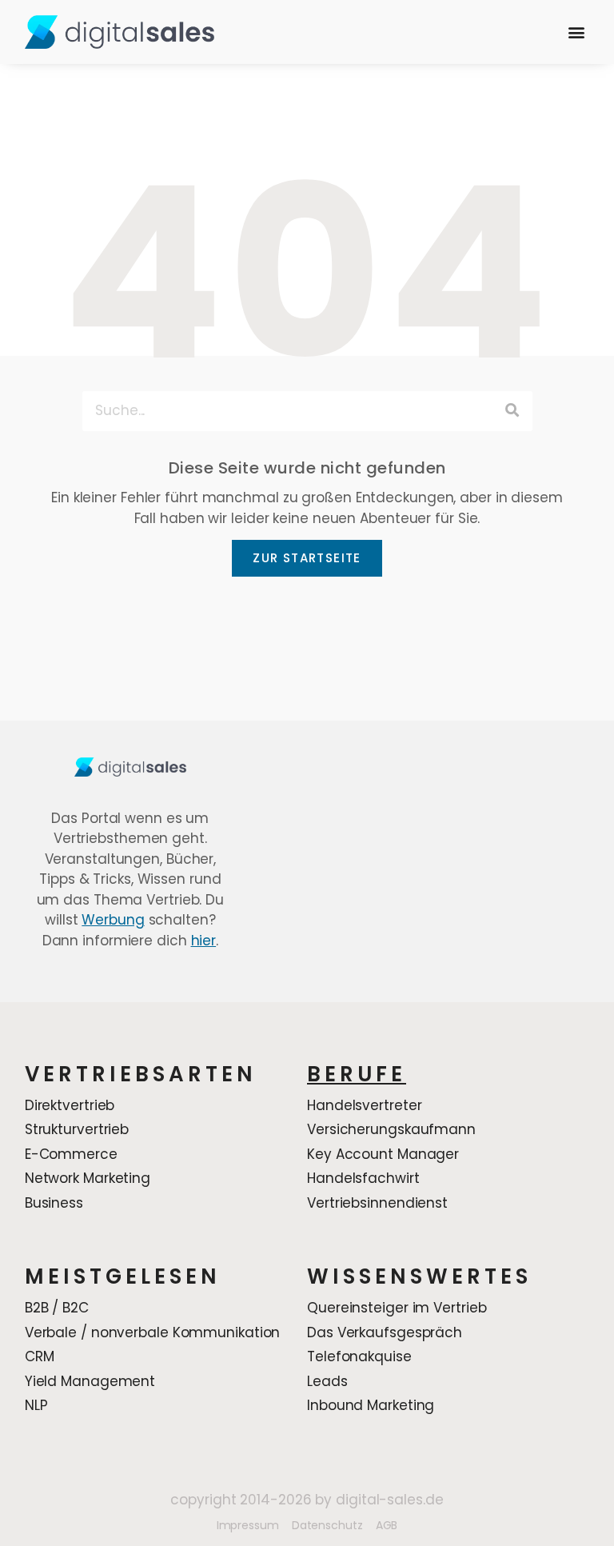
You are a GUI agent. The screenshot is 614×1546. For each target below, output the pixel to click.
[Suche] (512, 411)
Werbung (113, 919)
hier (204, 940)
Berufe (356, 1074)
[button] (576, 32)
